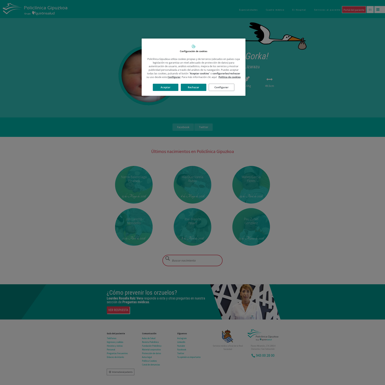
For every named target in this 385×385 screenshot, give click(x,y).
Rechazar (193, 87)
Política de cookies (230, 77)
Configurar (221, 87)
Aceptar (166, 87)
